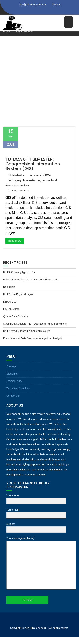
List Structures (11, 309)
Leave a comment (19, 190)
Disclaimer (12, 373)
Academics (37, 175)
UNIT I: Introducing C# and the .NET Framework (30, 279)
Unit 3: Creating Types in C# (19, 272)
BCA (48, 175)
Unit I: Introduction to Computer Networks (26, 331)
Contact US (12, 395)
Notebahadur (16, 175)
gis (38, 180)
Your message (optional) (20, 538)
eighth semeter (26, 180)
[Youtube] (47, 10)
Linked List (9, 301)
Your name (12, 495)
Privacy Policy (14, 381)
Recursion (9, 287)
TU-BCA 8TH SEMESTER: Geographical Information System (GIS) (32, 163)
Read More (14, 240)
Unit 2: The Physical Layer (18, 294)
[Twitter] (39, 10)
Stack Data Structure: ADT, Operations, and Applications (35, 323)
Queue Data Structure (15, 316)
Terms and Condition (18, 388)
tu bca (12, 180)
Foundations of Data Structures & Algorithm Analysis (32, 338)
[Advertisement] (39, 82)
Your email (12, 509)
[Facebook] (32, 10)
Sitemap (11, 366)
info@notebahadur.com (33, 4)
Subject (10, 523)
